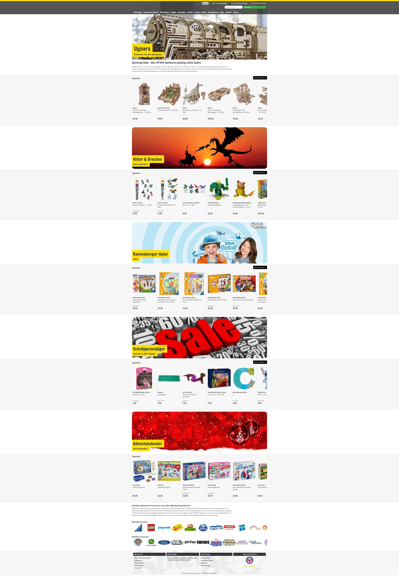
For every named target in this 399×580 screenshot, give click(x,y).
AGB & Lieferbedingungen (142, 558)
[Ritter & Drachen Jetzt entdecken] (199, 148)
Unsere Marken (205, 558)
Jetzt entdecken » (260, 78)
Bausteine (182, 12)
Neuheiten (204, 563)
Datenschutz (138, 560)
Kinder (235, 12)
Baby (222, 12)
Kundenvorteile (139, 563)
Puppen (173, 12)
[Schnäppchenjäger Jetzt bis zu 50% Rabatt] (199, 337)
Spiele (203, 12)
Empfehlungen (205, 565)
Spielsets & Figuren (150, 12)
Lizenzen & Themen (207, 560)
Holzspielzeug (213, 12)
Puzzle (197, 12)
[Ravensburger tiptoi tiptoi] (199, 243)
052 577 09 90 (262, 3)
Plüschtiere (164, 12)
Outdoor (228, 12)
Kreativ (190, 12)
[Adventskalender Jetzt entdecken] (199, 432)
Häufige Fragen (139, 565)
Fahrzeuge (138, 12)
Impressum (137, 568)
